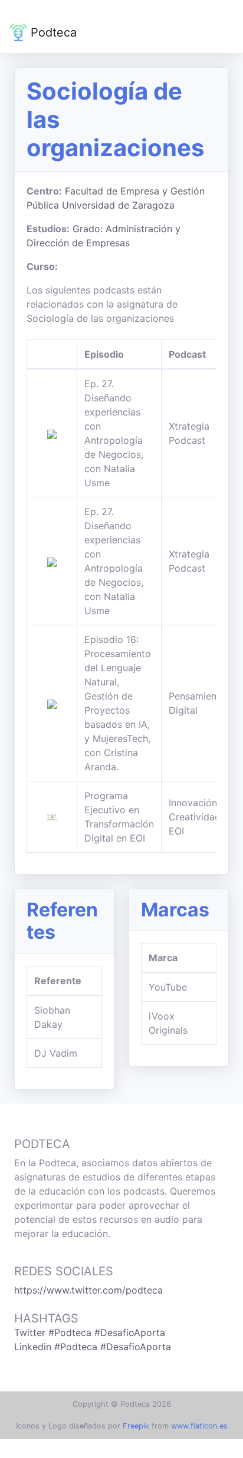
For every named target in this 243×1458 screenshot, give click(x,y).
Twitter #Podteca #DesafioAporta (89, 1332)
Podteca (52, 32)
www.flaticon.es (199, 1425)
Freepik (136, 1425)
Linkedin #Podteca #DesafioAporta (92, 1347)
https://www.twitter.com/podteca (88, 1290)
